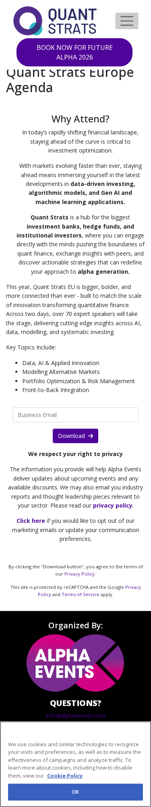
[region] (75, 764)
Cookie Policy (65, 775)
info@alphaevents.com (75, 715)
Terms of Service (80, 594)
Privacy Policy (79, 574)
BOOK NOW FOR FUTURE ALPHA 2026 (75, 52)
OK (75, 791)
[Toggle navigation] (127, 20)
